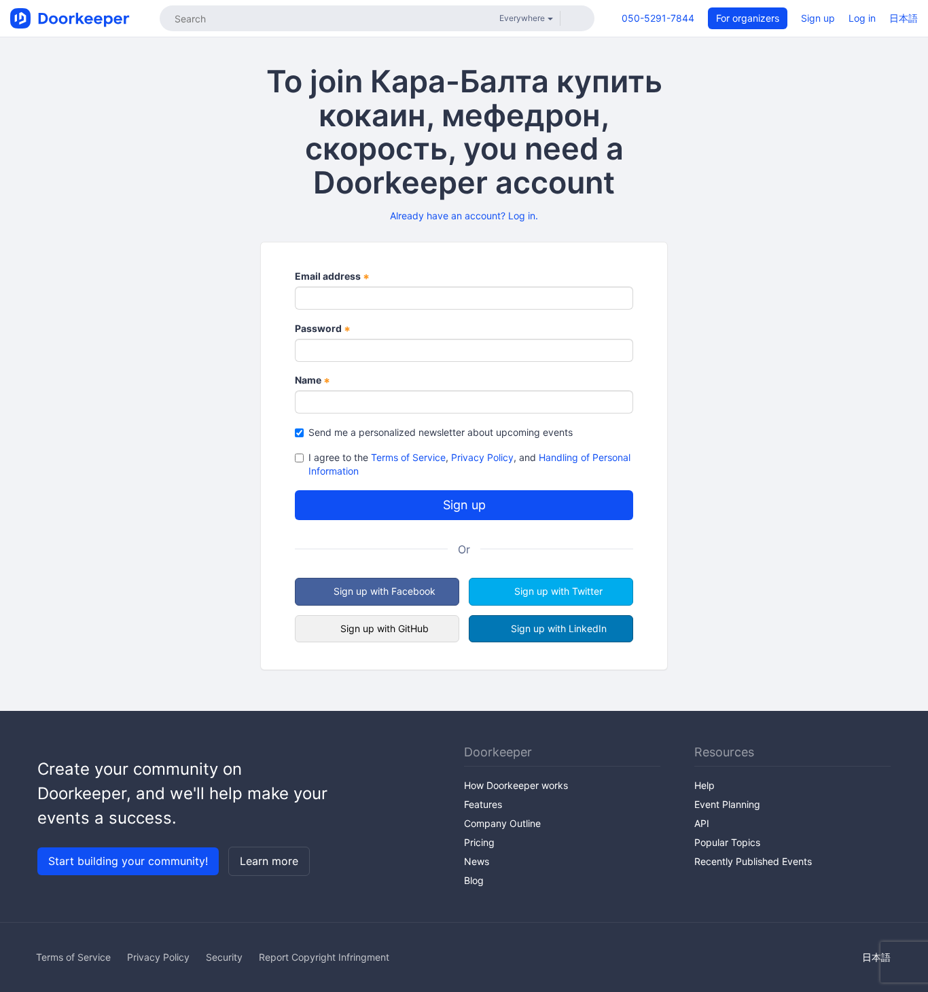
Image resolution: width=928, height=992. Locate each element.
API (701, 823)
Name (312, 380)
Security (224, 957)
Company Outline (502, 823)
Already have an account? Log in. (464, 215)
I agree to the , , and (469, 464)
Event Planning (727, 804)
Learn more (269, 861)
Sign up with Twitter (558, 591)
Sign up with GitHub (384, 628)
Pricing (479, 842)
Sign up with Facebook (384, 591)
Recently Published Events (753, 861)
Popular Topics (727, 842)
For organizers (747, 18)
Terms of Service (408, 457)
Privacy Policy (482, 457)
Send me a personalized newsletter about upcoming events (440, 432)
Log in (862, 18)
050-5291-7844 (658, 18)
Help (704, 785)
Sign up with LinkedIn (559, 628)
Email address (332, 276)
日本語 (903, 18)
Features (483, 804)
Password (323, 329)
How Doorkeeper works (516, 785)
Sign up (818, 18)
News (476, 861)
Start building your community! (128, 861)
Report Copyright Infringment (324, 957)
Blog (474, 880)
